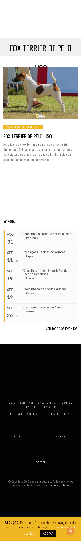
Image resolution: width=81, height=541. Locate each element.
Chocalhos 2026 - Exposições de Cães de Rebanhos (45, 272)
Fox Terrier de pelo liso (27, 136)
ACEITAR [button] (48, 533)
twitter (41, 462)
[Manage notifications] (70, 531)
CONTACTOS (49, 407)
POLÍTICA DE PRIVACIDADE (25, 414)
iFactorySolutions (58, 485)
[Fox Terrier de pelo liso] (40, 93)
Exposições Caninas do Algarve (43, 252)
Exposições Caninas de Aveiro (42, 307)
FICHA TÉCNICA (47, 403)
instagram (61, 436)
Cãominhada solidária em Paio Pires (46, 234)
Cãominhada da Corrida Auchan (44, 289)
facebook (19, 436)
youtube (40, 436)
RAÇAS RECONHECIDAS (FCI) (23, 126)
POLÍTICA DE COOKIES (58, 414)
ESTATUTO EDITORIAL (21, 403)
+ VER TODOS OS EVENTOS (60, 328)
